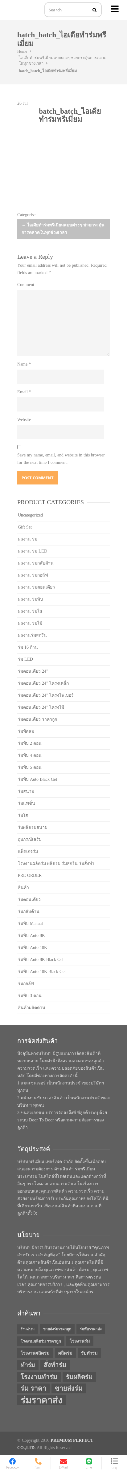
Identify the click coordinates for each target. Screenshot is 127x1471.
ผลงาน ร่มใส (30, 611)
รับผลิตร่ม (79, 1376)
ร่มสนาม (26, 791)
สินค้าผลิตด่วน (31, 1007)
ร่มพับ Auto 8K (31, 935)
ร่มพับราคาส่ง (91, 1329)
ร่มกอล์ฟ (26, 983)
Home (22, 51)
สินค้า (23, 887)
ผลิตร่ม (65, 1353)
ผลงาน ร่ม (27, 539)
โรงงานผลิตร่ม (35, 1353)
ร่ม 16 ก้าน (28, 647)
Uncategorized (30, 515)
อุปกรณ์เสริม (30, 839)
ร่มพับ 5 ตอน (30, 767)
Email (24, 392)
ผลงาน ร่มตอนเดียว (36, 587)
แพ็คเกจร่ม (28, 851)
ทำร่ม (28, 1365)
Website (24, 419)
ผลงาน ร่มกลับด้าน (36, 563)
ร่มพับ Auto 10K (32, 947)
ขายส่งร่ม (69, 1388)
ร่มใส (23, 815)
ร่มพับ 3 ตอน (30, 995)
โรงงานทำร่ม (39, 1376)
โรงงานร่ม (80, 1341)
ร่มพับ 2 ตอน (30, 743)
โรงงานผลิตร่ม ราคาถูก (41, 1341)
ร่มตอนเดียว (29, 899)
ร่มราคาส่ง (41, 1400)
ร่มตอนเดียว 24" (33, 671)
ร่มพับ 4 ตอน (30, 755)
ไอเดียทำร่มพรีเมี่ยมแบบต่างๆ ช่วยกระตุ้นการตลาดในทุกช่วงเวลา (63, 229)
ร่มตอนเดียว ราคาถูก (37, 719)
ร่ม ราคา (33, 1388)
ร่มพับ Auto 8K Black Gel (40, 959)
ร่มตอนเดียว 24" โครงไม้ (41, 707)
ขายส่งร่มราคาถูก (57, 1329)
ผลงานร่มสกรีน (32, 635)
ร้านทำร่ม (28, 1329)
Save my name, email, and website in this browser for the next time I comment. (61, 459)
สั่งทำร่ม (55, 1364)
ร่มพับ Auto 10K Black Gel (42, 971)
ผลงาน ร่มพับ (30, 599)
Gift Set (25, 527)
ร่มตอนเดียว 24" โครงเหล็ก (43, 683)
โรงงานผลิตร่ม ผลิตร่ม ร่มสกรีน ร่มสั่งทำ (56, 863)
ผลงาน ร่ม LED (32, 551)
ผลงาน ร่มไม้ (30, 623)
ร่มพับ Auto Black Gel (37, 779)
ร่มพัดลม (26, 731)
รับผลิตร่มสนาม (32, 827)
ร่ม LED (25, 659)
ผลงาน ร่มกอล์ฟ (33, 575)
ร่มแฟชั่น (26, 803)
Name (24, 364)
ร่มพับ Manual (30, 923)
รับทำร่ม (89, 1353)
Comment (25, 284)
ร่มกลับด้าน (28, 911)
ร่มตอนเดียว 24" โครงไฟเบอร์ (46, 695)
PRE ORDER (30, 875)
